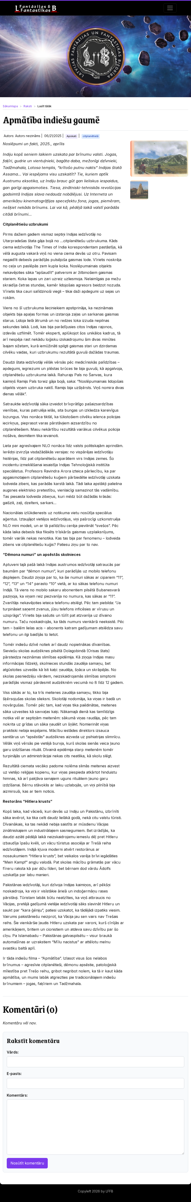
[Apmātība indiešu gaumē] (159, 159)
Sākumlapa (10, 106)
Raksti (28, 106)
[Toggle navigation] (170, 8)
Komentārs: (17, 1095)
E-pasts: (14, 1073)
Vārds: (13, 1052)
